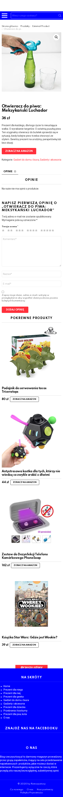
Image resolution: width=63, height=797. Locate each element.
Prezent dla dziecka (14, 707)
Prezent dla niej (12, 693)
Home (7, 686)
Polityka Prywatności (31, 793)
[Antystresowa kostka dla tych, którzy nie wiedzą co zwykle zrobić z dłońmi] (31, 438)
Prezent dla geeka (14, 696)
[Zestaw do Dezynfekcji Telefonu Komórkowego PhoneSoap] (31, 521)
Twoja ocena (10, 226)
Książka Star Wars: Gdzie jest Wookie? (29, 637)
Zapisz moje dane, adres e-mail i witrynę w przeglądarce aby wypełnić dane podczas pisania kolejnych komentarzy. (30, 298)
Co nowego (16, 789)
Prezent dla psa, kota (15, 714)
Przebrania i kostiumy (15, 710)
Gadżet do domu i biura (26, 159)
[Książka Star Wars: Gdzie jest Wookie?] (31, 604)
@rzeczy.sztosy (31, 667)
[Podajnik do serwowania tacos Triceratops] (31, 354)
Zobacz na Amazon (19, 151)
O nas (7, 717)
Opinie (10, 171)
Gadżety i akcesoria (50, 159)
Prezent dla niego (13, 689)
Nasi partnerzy (45, 789)
